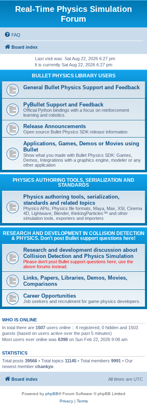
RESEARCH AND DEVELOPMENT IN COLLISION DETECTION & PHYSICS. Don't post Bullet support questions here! (74, 235)
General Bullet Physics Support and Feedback (81, 87)
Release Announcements (54, 126)
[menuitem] (12, 35)
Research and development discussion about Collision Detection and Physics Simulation (80, 253)
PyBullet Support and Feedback (63, 105)
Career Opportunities (49, 296)
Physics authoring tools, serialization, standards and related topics (71, 200)
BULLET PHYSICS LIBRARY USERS (74, 76)
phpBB (51, 393)
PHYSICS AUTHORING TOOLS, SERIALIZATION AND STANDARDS (73, 182)
